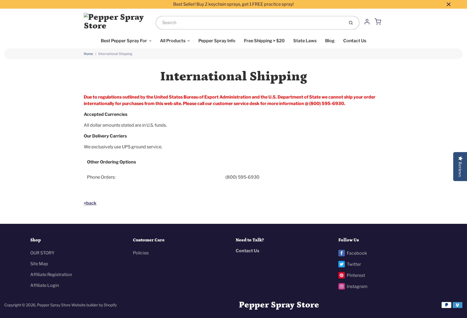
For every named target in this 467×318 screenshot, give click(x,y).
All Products (172, 40)
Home (88, 54)
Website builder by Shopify (94, 305)
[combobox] (249, 22)
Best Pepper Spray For (124, 40)
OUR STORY (42, 252)
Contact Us (354, 40)
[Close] (448, 4)
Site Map (39, 263)
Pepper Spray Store (54, 305)
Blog (330, 40)
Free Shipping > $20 (264, 40)
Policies (141, 252)
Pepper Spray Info (216, 40)
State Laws (304, 40)
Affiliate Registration (51, 274)
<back (90, 203)
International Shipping (115, 54)
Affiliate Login (44, 285)
